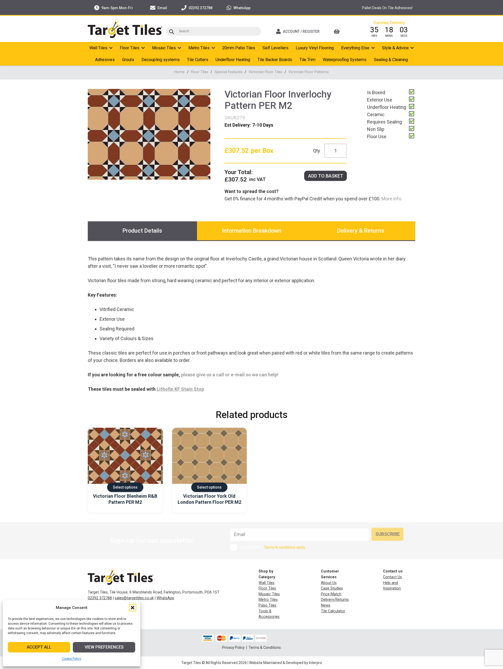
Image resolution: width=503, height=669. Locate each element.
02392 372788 (100, 598)
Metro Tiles (268, 599)
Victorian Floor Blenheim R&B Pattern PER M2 (125, 499)
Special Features (229, 72)
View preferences (104, 647)
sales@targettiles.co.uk (134, 598)
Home (179, 72)
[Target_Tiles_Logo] (125, 29)
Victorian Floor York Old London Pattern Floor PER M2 (209, 499)
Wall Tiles (267, 583)
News (325, 605)
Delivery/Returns (335, 599)
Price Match (331, 594)
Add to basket (325, 176)
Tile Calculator (333, 611)
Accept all (39, 647)
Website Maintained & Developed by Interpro (285, 663)
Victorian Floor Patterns (308, 72)
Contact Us (392, 577)
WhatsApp (165, 598)
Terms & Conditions (265, 647)
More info (390, 198)
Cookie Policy (71, 659)
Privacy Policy (233, 647)
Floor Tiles (199, 72)
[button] (132, 607)
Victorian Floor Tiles (265, 72)
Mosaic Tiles (269, 594)
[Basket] (344, 31)
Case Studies (332, 588)
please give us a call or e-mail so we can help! (229, 374)
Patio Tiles (267, 605)
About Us (329, 583)
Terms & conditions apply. (285, 547)
